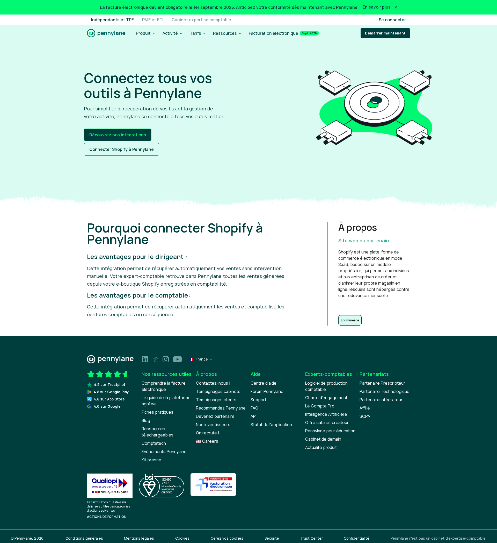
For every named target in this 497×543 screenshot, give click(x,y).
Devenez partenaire (215, 416)
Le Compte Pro (319, 406)
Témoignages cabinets (218, 391)
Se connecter (392, 20)
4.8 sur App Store (109, 399)
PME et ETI (152, 20)
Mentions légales (139, 538)
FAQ (254, 408)
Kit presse (151, 460)
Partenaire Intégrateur (381, 400)
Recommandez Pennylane (221, 408)
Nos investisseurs (213, 424)
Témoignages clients (216, 400)
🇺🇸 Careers (207, 441)
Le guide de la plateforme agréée (166, 401)
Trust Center (311, 538)
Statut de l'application (271, 424)
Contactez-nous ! (213, 383)
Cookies (182, 538)
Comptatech (154, 443)
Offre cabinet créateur (327, 422)
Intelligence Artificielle (326, 414)
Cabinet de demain (323, 439)
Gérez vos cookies (227, 538)
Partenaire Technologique (385, 391)
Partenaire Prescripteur (382, 383)
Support (258, 400)
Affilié (365, 408)
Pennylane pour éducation (330, 431)
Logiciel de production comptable (326, 386)
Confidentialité (356, 538)
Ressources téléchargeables (157, 432)
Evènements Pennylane (164, 451)
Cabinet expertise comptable (201, 20)
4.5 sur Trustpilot (109, 384)
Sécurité (272, 538)
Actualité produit (321, 447)
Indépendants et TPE (112, 20)
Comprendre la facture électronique (164, 386)
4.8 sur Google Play (111, 391)
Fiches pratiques (157, 412)
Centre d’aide (263, 383)
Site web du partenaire (364, 240)
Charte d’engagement (326, 397)
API (254, 416)
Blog (146, 420)
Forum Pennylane (267, 391)
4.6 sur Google (107, 406)
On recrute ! (207, 433)
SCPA (365, 416)
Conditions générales (84, 538)
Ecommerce (350, 320)
